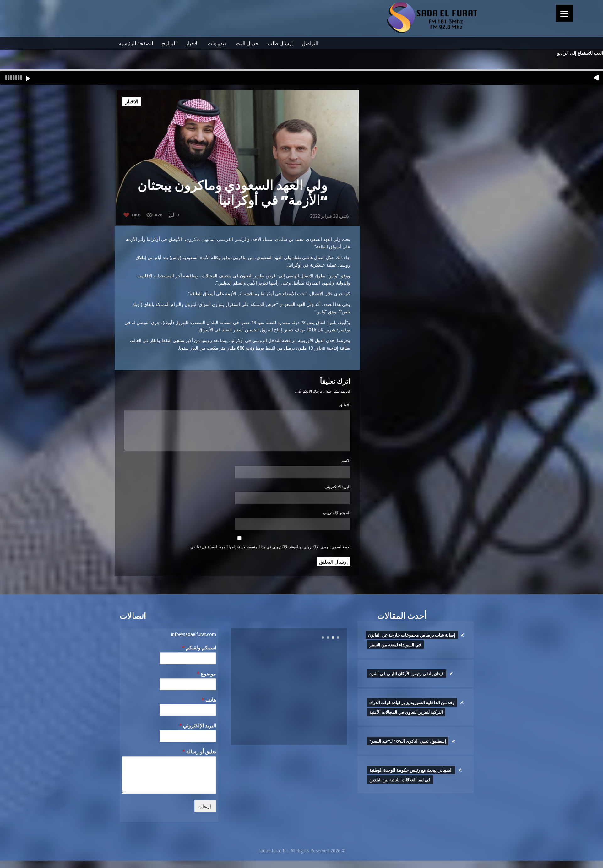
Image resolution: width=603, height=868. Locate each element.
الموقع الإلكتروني (336, 512)
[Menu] (564, 13)
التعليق (344, 405)
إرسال (205, 806)
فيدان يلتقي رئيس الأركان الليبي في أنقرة (406, 673)
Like (136, 214)
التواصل (310, 43)
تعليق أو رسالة (199, 751)
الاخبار (192, 43)
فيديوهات (217, 43)
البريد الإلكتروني (337, 486)
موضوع (206, 673)
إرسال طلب (280, 43)
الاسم (345, 460)
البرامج (169, 43)
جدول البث (247, 43)
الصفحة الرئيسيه (136, 43)
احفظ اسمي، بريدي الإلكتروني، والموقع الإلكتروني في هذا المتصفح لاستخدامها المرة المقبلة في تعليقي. (269, 547)
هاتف (208, 700)
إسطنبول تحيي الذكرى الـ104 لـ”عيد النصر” (407, 741)
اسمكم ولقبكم (199, 647)
